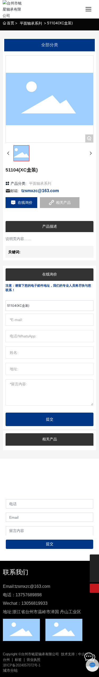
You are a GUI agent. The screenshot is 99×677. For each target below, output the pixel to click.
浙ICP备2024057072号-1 (21, 665)
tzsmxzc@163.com (40, 190)
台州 (6, 660)
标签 (18, 660)
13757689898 (29, 595)
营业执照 (33, 660)
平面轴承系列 (31, 23)
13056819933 (34, 603)
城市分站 (10, 670)
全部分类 (49, 45)
